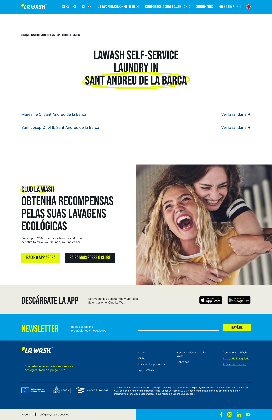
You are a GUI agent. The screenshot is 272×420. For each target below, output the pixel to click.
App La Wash (146, 370)
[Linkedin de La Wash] (239, 414)
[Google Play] (239, 300)
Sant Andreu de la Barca (68, 35)
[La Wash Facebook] (221, 414)
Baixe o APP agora (40, 257)
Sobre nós (183, 361)
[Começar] (34, 7)
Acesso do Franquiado (236, 358)
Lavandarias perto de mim (43, 35)
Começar (25, 35)
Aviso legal (27, 414)
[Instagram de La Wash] (229, 414)
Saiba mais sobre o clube (90, 257)
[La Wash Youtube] (248, 414)
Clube (141, 358)
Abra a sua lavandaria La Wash (191, 354)
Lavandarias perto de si (152, 364)
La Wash (143, 352)
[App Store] (210, 300)
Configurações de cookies (53, 414)
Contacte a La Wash (235, 352)
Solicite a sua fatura (234, 364)
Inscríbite (237, 327)
